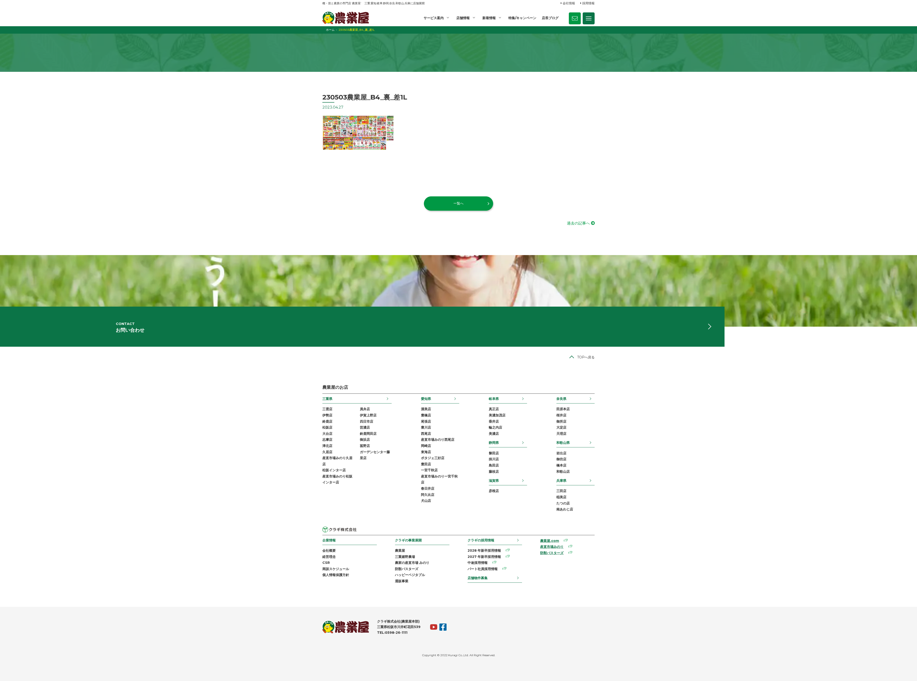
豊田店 (426, 464)
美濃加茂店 (497, 415)
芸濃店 (365, 427)
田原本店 (563, 409)
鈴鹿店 (327, 421)
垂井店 (494, 421)
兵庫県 (561, 480)
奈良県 (561, 399)
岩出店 (561, 453)
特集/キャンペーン (522, 18)
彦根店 (494, 491)
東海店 (426, 452)
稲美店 (561, 497)
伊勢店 (327, 415)
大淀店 (561, 427)
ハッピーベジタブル (410, 575)
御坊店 (561, 459)
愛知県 (426, 399)
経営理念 (329, 557)
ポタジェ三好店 (432, 458)
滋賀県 (494, 480)
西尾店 (426, 433)
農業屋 (400, 550)
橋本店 (561, 465)
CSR (326, 563)
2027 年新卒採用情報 (484, 557)
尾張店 (426, 421)
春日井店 (427, 488)
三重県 (327, 399)
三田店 (561, 491)
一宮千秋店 (429, 470)
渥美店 (426, 409)
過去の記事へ (578, 223)
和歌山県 (563, 442)
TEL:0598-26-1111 (392, 632)
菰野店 (365, 446)
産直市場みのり (552, 547)
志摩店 (327, 439)
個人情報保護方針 (335, 575)
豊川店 (426, 427)
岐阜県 (494, 399)
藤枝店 (494, 471)
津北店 (327, 446)
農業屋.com (549, 541)
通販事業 (401, 581)
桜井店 (561, 415)
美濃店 (494, 433)
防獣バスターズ (406, 569)
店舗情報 (463, 18)
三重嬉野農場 (405, 557)
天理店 (561, 433)
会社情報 (569, 3)
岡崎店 (426, 446)
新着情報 (489, 18)
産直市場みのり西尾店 (437, 439)
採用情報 (588, 3)
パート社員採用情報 (483, 569)
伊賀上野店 (368, 415)
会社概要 (329, 550)
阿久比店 (427, 494)
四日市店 (366, 421)
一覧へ (458, 203)
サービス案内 (434, 18)
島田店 (494, 465)
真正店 (494, 409)
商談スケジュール (335, 569)
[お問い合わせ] (575, 18)
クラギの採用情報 (481, 540)
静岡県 (494, 442)
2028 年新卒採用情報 (484, 550)
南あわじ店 (564, 509)
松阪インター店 (334, 470)
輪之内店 (495, 427)
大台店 (327, 433)
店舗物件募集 (478, 578)
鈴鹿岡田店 (368, 433)
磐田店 (494, 453)
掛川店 (494, 459)
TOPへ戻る (586, 357)
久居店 (327, 452)
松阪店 (327, 427)
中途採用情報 (478, 563)
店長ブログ (550, 18)
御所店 (561, 421)
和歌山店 (563, 471)
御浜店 (365, 439)
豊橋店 (426, 415)
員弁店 (365, 409)
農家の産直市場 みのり (412, 563)
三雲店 (327, 409)
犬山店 (426, 500)
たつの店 (563, 503)
